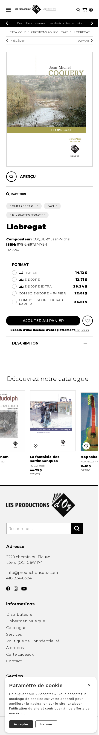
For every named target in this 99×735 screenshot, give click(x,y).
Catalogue (18, 32)
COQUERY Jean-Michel (51, 239)
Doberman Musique (25, 621)
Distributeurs (19, 614)
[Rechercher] (77, 528)
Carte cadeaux (20, 654)
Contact (14, 661)
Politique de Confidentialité (33, 641)
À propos (15, 648)
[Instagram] (16, 588)
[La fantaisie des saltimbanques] (53, 432)
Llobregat (81, 32)
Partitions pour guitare (50, 32)
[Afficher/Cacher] (85, 343)
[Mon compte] (91, 10)
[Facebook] (8, 588)
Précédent (18, 40)
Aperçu (28, 176)
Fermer (46, 724)
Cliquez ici (82, 330)
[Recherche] (78, 10)
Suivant (83, 40)
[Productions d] (49, 505)
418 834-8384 (19, 578)
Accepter (21, 724)
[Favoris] (87, 321)
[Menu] (8, 10)
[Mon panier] (84, 10)
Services (14, 634)
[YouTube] (24, 589)
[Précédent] (7, 23)
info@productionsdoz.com (32, 572)
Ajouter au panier (43, 321)
